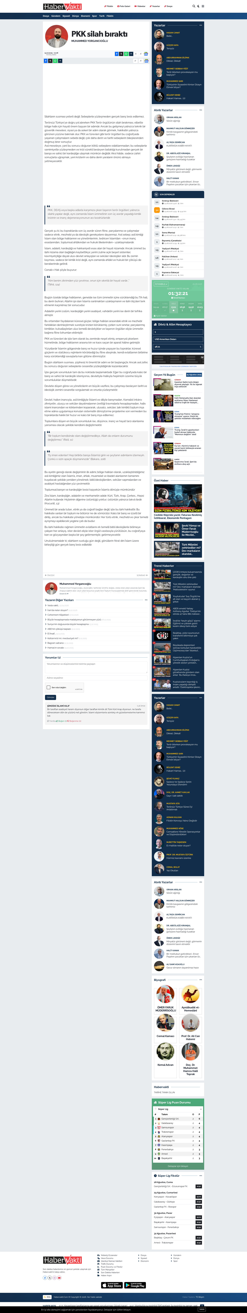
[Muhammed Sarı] (159, 84)
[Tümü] (201, 25)
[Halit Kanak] (159, 181)
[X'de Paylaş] (121, 54)
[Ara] (194, 6)
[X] (50, 1278)
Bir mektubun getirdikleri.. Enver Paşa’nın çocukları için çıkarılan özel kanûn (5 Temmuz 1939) (184, 183)
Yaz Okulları (172, 870)
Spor (94, 16)
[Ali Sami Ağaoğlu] (159, 966)
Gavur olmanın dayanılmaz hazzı (182, 967)
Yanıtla (52, 721)
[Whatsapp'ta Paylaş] (126, 54)
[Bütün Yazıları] (146, 600)
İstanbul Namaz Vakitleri (111, 1261)
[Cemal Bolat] (159, 868)
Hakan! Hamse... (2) (175, 98)
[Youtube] (59, 1278)
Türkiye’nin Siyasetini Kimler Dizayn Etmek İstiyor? (183, 86)
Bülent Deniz (173, 95)
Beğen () (62, 721)
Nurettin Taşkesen (176, 842)
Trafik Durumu (107, 1264)
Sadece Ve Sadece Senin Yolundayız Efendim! (178, 783)
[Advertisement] (96, 84)
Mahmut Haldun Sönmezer (180, 128)
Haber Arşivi (106, 1275)
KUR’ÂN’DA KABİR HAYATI (179, 145)
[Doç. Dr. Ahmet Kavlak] (159, 794)
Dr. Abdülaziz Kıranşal (178, 153)
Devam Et (63, 594)
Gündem (55, 16)
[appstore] (112, 1285)
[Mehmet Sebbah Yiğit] (159, 71)
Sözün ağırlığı (173, 120)
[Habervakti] (62, 6)
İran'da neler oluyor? (57, 610)
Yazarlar (156, 6)
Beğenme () (75, 721)
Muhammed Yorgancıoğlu (89, 41)
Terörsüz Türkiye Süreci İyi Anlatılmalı (179, 808)
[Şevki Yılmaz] (159, 781)
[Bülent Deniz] (159, 96)
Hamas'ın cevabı (55, 647)
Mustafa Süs (173, 803)
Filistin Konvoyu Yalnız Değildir (181, 820)
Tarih (101, 16)
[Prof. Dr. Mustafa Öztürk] (159, 856)
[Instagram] (54, 1278)
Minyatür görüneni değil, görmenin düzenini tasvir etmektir (184, 170)
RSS (48, 1297)
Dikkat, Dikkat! (173, 61)
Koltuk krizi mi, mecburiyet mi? (63, 638)
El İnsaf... (51, 633)
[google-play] (135, 1285)
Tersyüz (170, 48)
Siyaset (66, 16)
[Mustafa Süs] (159, 806)
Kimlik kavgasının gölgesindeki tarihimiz (182, 133)
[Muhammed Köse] (159, 831)
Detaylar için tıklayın (178, 1166)
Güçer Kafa (172, 45)
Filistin (110, 6)
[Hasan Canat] (159, 34)
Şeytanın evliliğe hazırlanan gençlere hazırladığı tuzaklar (180, 158)
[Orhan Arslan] (159, 119)
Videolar (141, 6)
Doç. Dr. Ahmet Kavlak (178, 792)
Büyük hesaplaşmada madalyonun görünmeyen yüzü (74, 619)
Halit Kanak (172, 178)
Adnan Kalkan (174, 817)
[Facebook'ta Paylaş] (116, 54)
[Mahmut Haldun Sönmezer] (159, 131)
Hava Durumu (107, 1258)
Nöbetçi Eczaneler (109, 1255)
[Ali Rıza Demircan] (159, 143)
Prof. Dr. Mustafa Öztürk (179, 855)
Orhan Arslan (173, 117)
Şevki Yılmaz (172, 778)
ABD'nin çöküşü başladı (59, 629)
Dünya (75, 16)
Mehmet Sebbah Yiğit (177, 69)
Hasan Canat (173, 33)
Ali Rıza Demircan (175, 142)
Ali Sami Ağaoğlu (175, 964)
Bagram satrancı (55, 643)
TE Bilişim (200, 1297)
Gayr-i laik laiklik (174, 795)
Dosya (169, 6)
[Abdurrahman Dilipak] (159, 59)
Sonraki (141, 575)
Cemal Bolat (173, 867)
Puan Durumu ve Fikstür (111, 1267)
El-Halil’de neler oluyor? (178, 845)
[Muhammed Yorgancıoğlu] (56, 36)
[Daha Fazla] (131, 54)
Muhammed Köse (175, 828)
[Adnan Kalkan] (159, 819)
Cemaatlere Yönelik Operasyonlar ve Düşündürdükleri (183, 833)
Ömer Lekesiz (173, 166)
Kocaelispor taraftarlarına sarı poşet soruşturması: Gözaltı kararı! (95, 1305)
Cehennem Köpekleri (58, 615)
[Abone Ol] (146, 54)
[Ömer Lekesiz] (159, 168)
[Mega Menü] (203, 6)
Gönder (50, 697)
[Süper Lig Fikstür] (201, 1175)
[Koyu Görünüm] (198, 6)
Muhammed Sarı (174, 81)
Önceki (50, 575)
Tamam (201, 1309)
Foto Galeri (125, 6)
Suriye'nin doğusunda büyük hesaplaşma (68, 624)
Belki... (169, 36)
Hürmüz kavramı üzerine (178, 858)
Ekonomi (85, 16)
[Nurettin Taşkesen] (159, 843)
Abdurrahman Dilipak (177, 58)
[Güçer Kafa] (159, 46)
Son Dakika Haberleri (110, 1272)
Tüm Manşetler (107, 1270)
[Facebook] (45, 1278)
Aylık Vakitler (161, 316)
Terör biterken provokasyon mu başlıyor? (182, 73)
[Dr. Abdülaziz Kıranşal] (159, 156)
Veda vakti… (53, 605)
